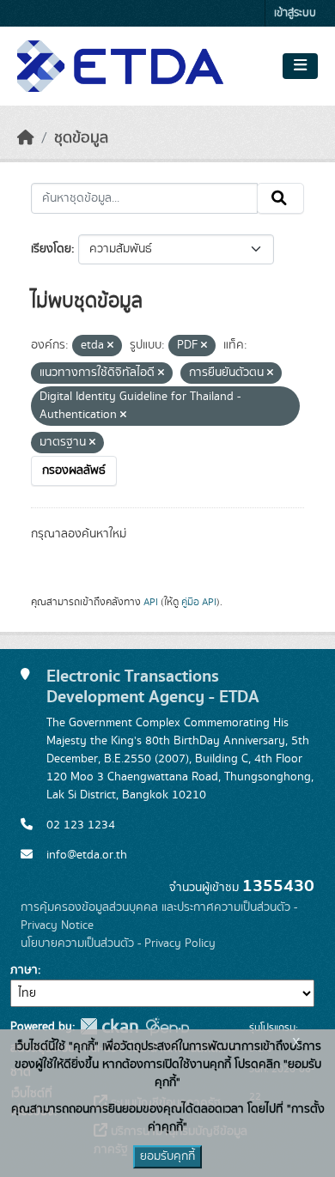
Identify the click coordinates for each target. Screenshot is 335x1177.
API (150, 602)
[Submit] (280, 198)
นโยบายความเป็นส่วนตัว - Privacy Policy (118, 943)
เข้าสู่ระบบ (295, 13)
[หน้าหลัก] (25, 138)
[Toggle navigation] (300, 66)
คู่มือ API (198, 602)
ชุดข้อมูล (81, 138)
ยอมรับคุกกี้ (167, 1156)
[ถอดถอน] (110, 346)
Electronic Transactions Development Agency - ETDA (152, 687)
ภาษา (24, 970)
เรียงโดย (51, 249)
